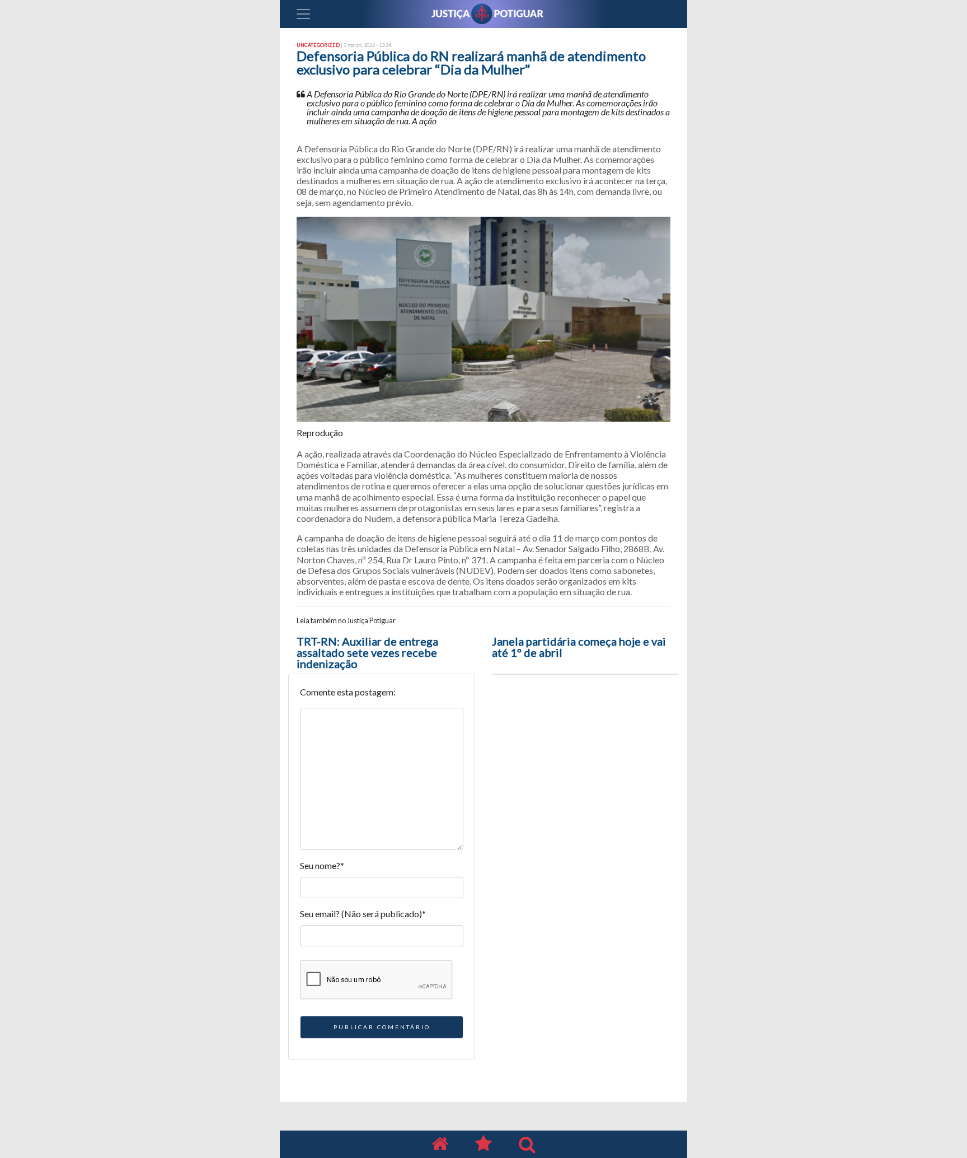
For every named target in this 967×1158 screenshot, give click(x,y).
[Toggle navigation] (303, 14)
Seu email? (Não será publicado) (363, 913)
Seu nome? (322, 865)
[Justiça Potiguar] (440, 1144)
